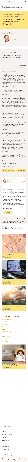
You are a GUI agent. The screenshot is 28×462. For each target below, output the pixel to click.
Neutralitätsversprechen (7, 434)
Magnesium (6, 334)
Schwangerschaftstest (8, 319)
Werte (4, 329)
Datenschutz (4, 443)
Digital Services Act (6, 446)
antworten (8, 212)
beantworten (22, 170)
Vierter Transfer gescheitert (9, 326)
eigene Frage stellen (9, 170)
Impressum (4, 431)
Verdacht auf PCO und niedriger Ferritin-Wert (13, 322)
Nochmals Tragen (7, 331)
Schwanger (5, 324)
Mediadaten (4, 437)
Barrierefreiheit (5, 449)
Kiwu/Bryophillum (7, 336)
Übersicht (5, 61)
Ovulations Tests (7, 341)
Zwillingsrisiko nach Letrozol (9, 339)
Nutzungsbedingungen (7, 440)
